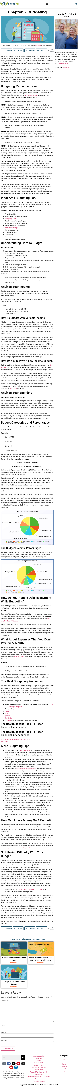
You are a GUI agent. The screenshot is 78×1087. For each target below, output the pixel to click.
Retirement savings (11, 228)
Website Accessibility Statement (39, 1077)
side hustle (13, 388)
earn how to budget (31, 95)
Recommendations (39, 1056)
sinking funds (18, 657)
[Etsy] (4, 1063)
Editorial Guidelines (39, 1063)
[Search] (23, 1057)
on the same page (24, 750)
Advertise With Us (39, 1081)
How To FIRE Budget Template (30, 889)
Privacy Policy (39, 1065)
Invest (64, 1064)
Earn (64, 1059)
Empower (8, 720)
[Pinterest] (18, 1063)
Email (3, 1032)
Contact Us (39, 1079)
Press (39, 1061)
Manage (64, 1066)
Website (4, 1040)
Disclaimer (38, 45)
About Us (39, 1058)
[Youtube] (11, 1067)
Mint (6, 713)
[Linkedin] (16, 1067)
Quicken (7, 716)
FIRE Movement (63, 63)
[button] (47, 4)
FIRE (64, 1062)
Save (64, 1069)
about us (66, 67)
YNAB (7, 711)
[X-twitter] (14, 1063)
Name (3, 1025)
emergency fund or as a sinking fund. (17, 848)
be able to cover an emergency (26, 769)
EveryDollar (8, 718)
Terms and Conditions (39, 1067)
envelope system (25, 812)
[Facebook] (9, 1063)
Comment (5, 1001)
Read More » (14, 963)
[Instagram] (23, 1063)
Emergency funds (10, 219)
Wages (64, 1071)
